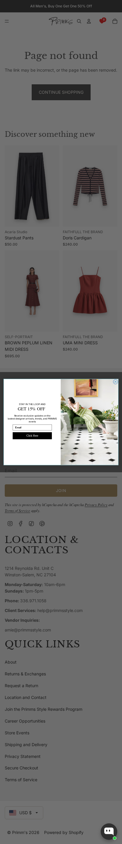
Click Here (32, 435)
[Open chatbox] (109, 831)
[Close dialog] (115, 381)
